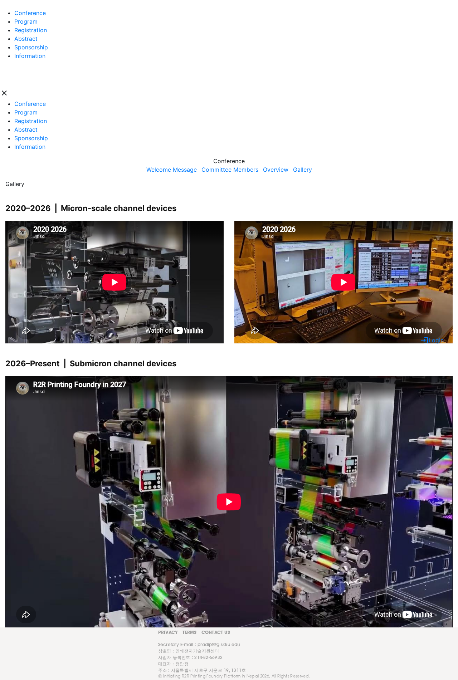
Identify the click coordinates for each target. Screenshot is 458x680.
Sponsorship (31, 138)
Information (29, 146)
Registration (30, 120)
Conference (30, 103)
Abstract (26, 129)
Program (26, 112)
